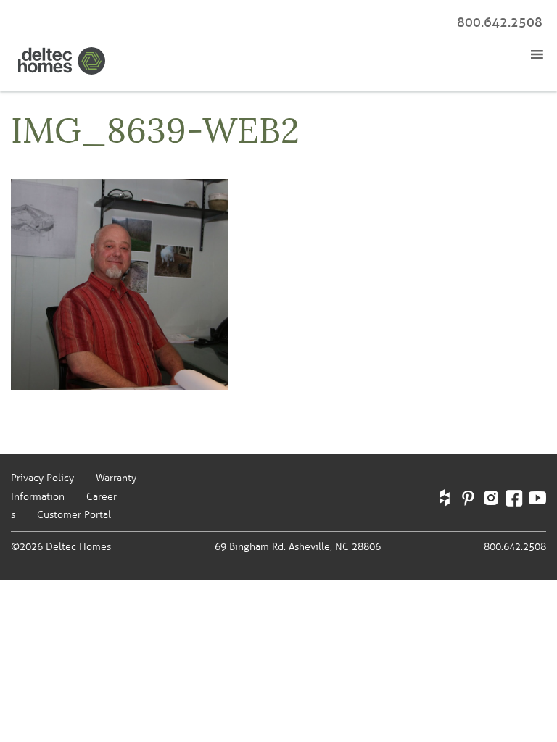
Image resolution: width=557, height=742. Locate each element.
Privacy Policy (42, 478)
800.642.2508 (499, 22)
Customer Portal (74, 515)
